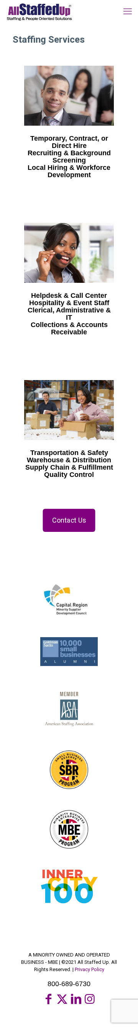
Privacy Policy (89, 969)
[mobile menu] (127, 11)
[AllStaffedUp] (39, 11)
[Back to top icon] (122, 1012)
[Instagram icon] (89, 999)
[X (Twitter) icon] (62, 999)
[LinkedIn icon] (76, 999)
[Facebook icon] (48, 999)
